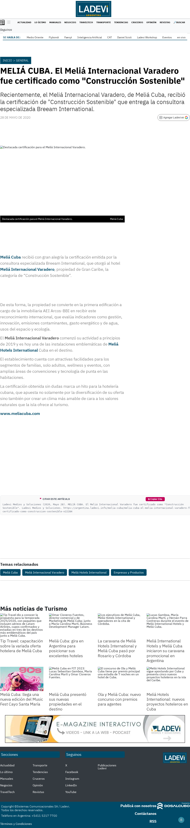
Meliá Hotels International (89, 572)
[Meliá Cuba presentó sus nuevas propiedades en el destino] (70, 679)
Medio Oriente (35, 37)
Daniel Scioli (124, 37)
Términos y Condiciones (16, 824)
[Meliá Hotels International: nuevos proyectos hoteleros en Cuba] (168, 679)
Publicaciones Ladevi (107, 766)
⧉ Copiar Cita (155, 499)
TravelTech (86, 22)
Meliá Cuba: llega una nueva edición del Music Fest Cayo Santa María (21, 699)
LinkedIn (71, 785)
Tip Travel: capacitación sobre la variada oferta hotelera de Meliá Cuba (21, 645)
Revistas (165, 22)
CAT (109, 37)
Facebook (71, 772)
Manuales (55, 22)
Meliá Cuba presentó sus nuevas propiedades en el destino (67, 702)
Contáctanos (145, 813)
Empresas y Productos (129, 572)
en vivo (181, 37)
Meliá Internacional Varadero (27, 269)
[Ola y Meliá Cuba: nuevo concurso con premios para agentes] (119, 679)
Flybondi (54, 37)
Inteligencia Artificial (89, 37)
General (22, 60)
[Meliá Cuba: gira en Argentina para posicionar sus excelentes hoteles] (70, 625)
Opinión (151, 22)
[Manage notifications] (181, 820)
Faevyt (68, 37)
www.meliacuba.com (20, 413)
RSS (153, 821)
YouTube (70, 792)
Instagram (72, 778)
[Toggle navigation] (8, 22)
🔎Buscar (179, 22)
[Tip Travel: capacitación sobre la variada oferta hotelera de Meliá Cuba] (21, 625)
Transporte (103, 22)
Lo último (40, 22)
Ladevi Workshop (147, 37)
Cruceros (137, 22)
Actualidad (24, 22)
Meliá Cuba (10, 257)
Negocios (70, 22)
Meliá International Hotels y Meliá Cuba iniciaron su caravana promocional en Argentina (165, 650)
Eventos (167, 37)
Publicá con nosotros (138, 805)
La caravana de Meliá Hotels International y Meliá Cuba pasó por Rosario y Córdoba (117, 648)
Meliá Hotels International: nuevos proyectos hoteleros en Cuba (167, 702)
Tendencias (121, 22)
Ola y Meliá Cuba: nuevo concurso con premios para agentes (119, 699)
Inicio (7, 60)
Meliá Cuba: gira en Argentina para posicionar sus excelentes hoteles (66, 648)
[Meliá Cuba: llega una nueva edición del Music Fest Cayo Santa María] (21, 679)
